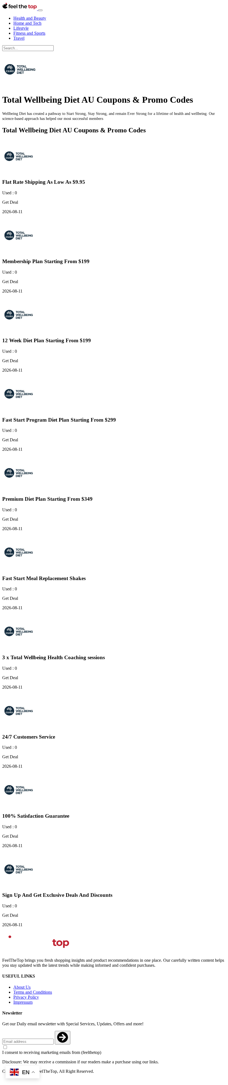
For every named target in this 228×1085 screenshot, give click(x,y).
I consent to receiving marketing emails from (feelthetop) (51, 1052)
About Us (22, 987)
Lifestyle (21, 28)
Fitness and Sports (29, 33)
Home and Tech (27, 23)
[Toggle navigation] (40, 10)
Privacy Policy (26, 997)
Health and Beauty (29, 18)
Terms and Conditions (32, 992)
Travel (18, 38)
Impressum (23, 1002)
